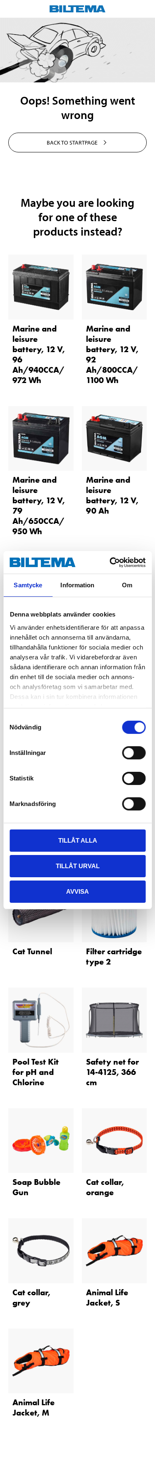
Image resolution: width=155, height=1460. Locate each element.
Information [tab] (77, 585)
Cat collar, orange (105, 1187)
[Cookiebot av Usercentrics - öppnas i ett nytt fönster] (110, 562)
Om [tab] (127, 585)
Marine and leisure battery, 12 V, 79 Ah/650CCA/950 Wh (38, 505)
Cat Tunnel (32, 951)
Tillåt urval (78, 865)
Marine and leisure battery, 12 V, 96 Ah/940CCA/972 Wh (38, 354)
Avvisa (77, 891)
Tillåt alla (77, 840)
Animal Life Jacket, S (107, 1297)
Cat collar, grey (31, 1297)
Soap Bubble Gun (36, 1187)
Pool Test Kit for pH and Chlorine (35, 1072)
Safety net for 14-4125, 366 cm (112, 1072)
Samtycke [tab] (28, 585)
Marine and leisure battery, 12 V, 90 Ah (112, 495)
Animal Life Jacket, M (33, 1407)
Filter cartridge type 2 (114, 956)
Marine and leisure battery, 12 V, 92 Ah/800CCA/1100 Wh (112, 354)
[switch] (133, 752)
